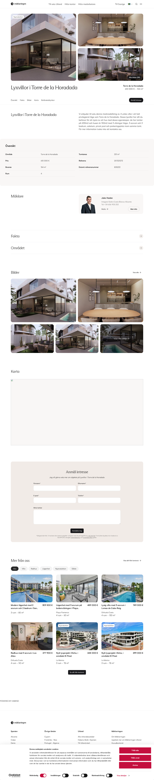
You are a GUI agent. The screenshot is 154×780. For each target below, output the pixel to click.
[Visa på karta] (77, 412)
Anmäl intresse (136, 100)
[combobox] (129, 4)
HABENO (15, 701)
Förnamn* (36, 483)
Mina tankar (37, 508)
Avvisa (135, 765)
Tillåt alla (135, 750)
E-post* (36, 496)
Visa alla (136, 272)
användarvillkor (88, 537)
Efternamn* (82, 483)
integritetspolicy (75, 537)
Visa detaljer (122, 776)
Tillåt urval (135, 758)
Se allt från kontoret (77, 672)
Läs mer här (91, 536)
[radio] (15, 568)
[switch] (65, 775)
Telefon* (81, 496)
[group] (77, 568)
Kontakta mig (77, 531)
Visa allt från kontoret (131, 560)
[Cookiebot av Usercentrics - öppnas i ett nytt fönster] (14, 775)
